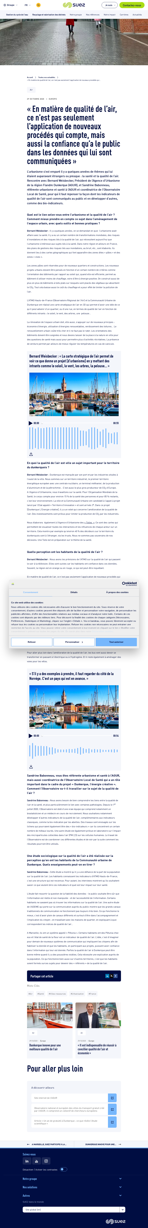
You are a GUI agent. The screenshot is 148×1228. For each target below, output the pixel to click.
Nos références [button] (92, 14)
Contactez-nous (132, 5)
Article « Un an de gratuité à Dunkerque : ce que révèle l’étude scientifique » (65, 1122)
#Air (30, 993)
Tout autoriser (116, 642)
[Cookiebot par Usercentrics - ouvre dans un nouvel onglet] (124, 584)
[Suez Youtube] (36, 1161)
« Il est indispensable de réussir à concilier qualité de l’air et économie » (97, 1049)
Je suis (108, 5)
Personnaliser (72, 642)
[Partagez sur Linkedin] (107, 976)
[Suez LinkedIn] (27, 1161)
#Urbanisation (77, 993)
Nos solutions (30, 1187)
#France (92, 993)
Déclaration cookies (102, 631)
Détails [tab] (74, 592)
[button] (74, 5)
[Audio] (31, 453)
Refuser (32, 642)
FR (26, 5)
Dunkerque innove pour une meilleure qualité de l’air (45, 1047)
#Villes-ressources (57, 993)
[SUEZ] (115, 1222)
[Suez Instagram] (46, 1161)
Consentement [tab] (30, 592)
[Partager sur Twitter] (111, 976)
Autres (26, 1195)
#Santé (40, 993)
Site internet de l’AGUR (45, 1097)
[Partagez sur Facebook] (115, 976)
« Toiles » (89, 522)
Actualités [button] (137, 14)
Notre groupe (30, 1178)
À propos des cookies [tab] (117, 592)
